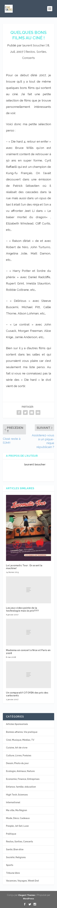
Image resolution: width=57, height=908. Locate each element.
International (13, 802)
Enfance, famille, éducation (21, 787)
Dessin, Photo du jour (17, 763)
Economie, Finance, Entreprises (22, 779)
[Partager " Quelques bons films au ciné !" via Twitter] (25, 412)
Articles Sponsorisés (17, 724)
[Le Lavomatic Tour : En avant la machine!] (28, 528)
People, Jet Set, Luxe (17, 826)
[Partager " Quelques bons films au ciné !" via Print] (38, 412)
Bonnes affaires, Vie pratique (21, 732)
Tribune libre (13, 873)
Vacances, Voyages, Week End (22, 880)
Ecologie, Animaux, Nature (20, 771)
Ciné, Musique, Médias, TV (20, 740)
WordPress (28, 899)
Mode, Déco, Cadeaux (18, 818)
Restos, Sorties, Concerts (19, 841)
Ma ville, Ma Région (16, 810)
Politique (11, 834)
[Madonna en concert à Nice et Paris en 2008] (28, 632)
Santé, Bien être (14, 849)
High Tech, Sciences (17, 794)
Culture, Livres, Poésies (18, 755)
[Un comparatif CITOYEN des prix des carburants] (28, 674)
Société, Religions (16, 857)
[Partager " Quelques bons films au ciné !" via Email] (31, 412)
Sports (9, 865)
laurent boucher (33, 45)
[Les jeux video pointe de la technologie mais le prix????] (28, 589)
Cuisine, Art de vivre (16, 747)
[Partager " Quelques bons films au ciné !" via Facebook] (19, 412)
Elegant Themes (26, 895)
